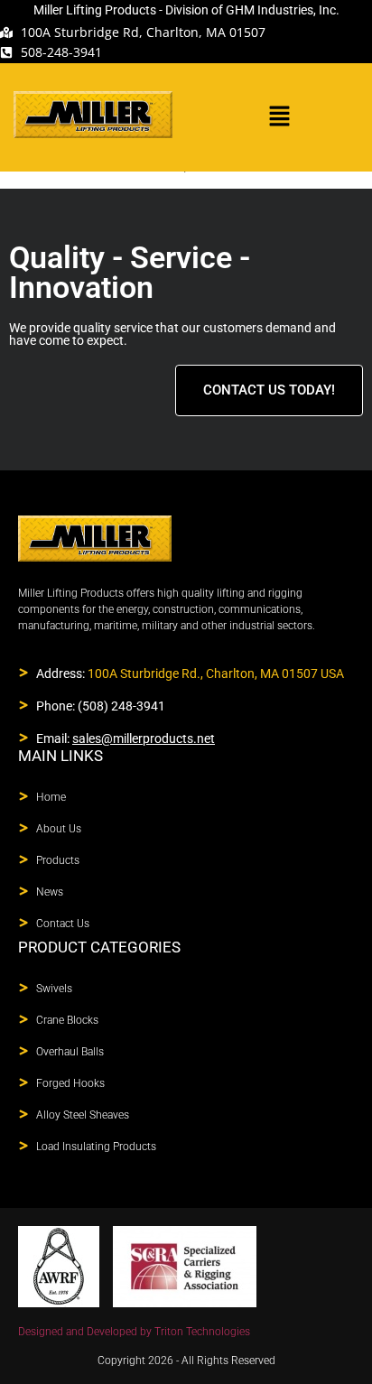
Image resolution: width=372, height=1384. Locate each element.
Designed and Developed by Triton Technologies (134, 1331)
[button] (279, 117)
